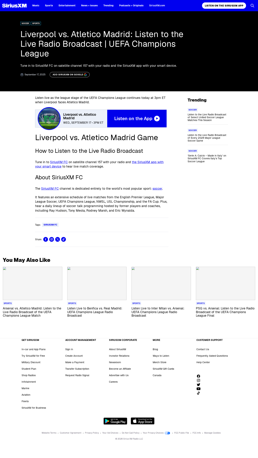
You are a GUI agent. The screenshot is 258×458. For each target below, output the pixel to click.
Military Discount (31, 362)
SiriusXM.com (157, 5)
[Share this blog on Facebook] (45, 239)
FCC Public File (182, 432)
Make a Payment (74, 362)
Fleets (25, 401)
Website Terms (49, 432)
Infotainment (29, 381)
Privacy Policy (92, 432)
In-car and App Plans (33, 349)
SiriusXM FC (59, 162)
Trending (108, 5)
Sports (49, 5)
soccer (157, 189)
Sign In (69, 349)
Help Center (203, 362)
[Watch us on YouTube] (199, 389)
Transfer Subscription (77, 368)
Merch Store (159, 362)
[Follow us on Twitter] (199, 384)
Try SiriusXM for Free (33, 355)
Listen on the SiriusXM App (224, 5)
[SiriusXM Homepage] (14, 6)
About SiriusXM (117, 349)
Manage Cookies (212, 432)
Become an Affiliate (120, 368)
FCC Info (197, 432)
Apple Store (142, 420)
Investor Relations (119, 355)
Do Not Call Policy (131, 432)
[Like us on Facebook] (199, 376)
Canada (157, 375)
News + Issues (89, 5)
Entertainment (67, 5)
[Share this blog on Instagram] (51, 239)
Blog (155, 349)
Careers (113, 381)
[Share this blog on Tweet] (57, 239)
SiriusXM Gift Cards (163, 368)
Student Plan (29, 368)
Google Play (115, 420)
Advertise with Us (118, 375)
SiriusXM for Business (34, 407)
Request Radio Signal (77, 375)
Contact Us (202, 349)
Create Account (74, 355)
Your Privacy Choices (153, 432)
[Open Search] (252, 6)
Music (35, 5)
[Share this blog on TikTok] (63, 239)
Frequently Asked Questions (212, 355)
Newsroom (115, 362)
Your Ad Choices (110, 432)
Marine (25, 388)
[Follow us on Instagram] (199, 380)
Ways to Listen (161, 355)
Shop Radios (29, 375)
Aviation (26, 394)
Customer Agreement (71, 432)
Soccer (25, 23)
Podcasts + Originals (131, 5)
